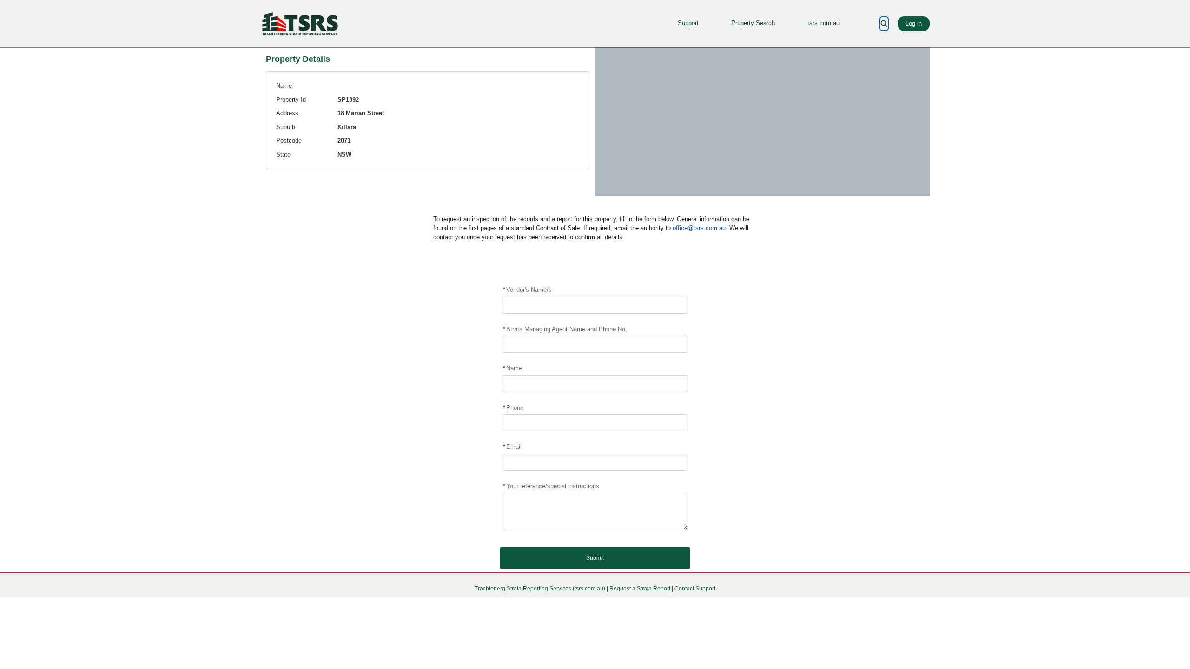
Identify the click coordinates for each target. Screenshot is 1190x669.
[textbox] (595, 511)
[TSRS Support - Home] (299, 23)
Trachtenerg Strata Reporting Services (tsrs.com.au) (540, 588)
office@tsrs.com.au (699, 227)
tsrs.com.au (823, 23)
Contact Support (694, 588)
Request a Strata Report (639, 588)
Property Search (753, 23)
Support (688, 23)
